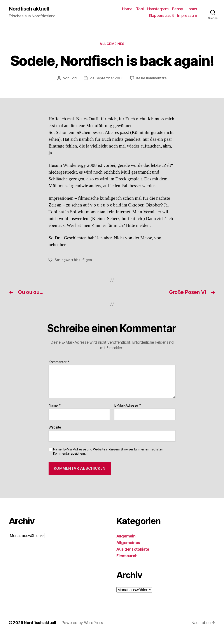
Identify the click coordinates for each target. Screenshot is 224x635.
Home (127, 9)
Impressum (187, 15)
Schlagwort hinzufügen (73, 260)
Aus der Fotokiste (132, 549)
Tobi (140, 9)
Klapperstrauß (161, 15)
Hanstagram (158, 9)
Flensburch (126, 555)
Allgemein (126, 536)
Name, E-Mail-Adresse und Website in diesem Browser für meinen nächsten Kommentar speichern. (108, 451)
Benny (177, 9)
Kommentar (59, 362)
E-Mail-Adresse (127, 405)
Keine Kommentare (151, 78)
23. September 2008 (107, 78)
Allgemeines (112, 44)
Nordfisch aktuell (29, 8)
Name (55, 405)
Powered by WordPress (82, 622)
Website (55, 427)
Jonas (191, 9)
